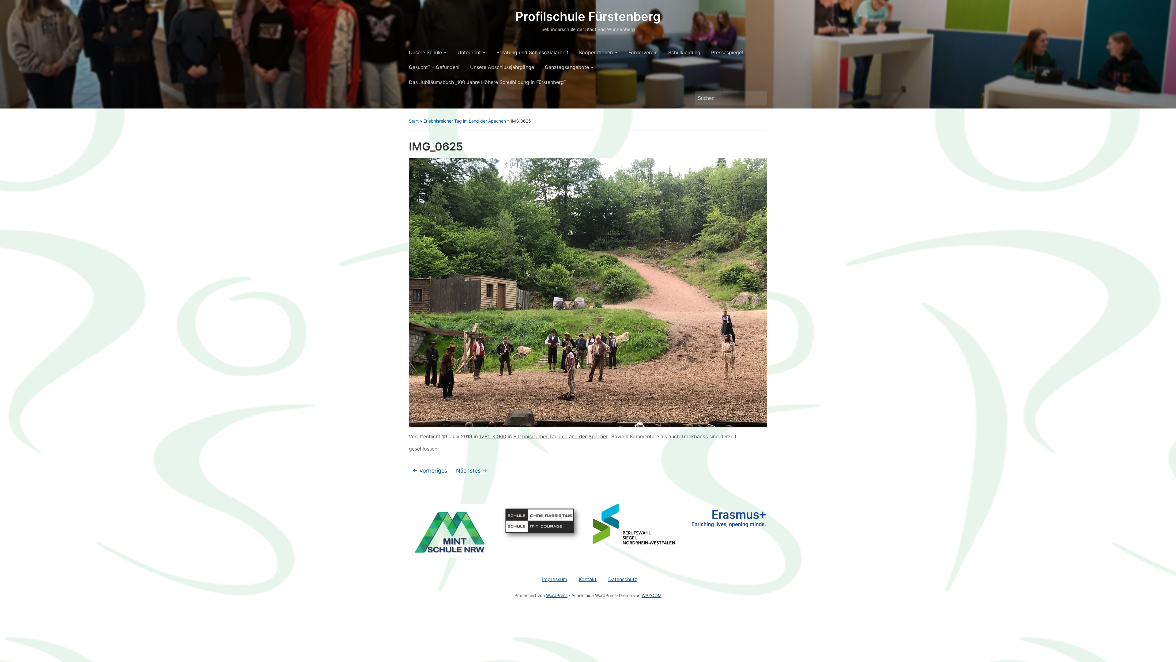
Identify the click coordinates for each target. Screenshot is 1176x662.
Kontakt (588, 579)
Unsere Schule (425, 52)
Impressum (554, 579)
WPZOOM (652, 595)
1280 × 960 (492, 436)
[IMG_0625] (588, 292)
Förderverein (643, 52)
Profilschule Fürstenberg (588, 16)
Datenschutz (622, 579)
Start (414, 121)
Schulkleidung (684, 52)
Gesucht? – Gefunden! (434, 67)
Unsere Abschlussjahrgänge (502, 67)
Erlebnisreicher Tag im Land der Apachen (465, 121)
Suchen (759, 98)
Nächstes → (471, 470)
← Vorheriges (430, 470)
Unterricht (469, 52)
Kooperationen (596, 52)
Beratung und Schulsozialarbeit (532, 52)
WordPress (556, 595)
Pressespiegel (727, 52)
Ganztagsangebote (567, 67)
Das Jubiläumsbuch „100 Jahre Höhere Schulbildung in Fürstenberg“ (487, 82)
